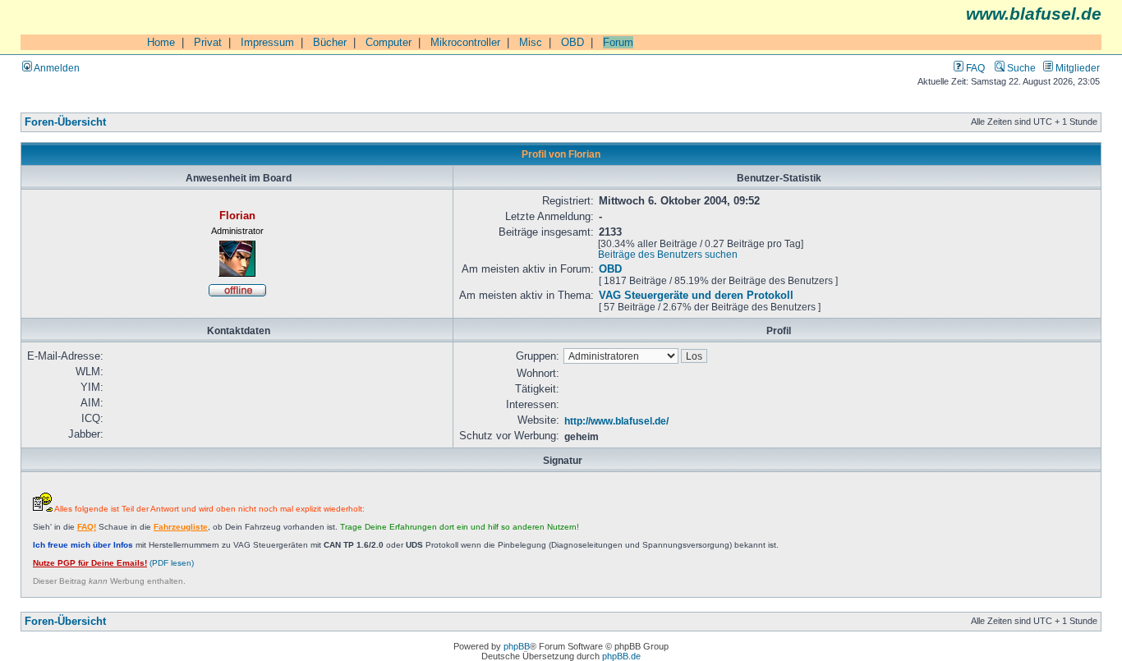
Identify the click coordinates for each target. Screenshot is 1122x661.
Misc (530, 42)
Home (161, 42)
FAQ (974, 67)
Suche (1020, 67)
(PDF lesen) (113, 562)
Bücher (330, 42)
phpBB (517, 646)
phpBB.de (621, 656)
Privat (208, 42)
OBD (572, 42)
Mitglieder (1076, 67)
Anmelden (56, 67)
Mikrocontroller (465, 42)
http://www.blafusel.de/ (616, 420)
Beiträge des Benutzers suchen (668, 254)
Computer (389, 42)
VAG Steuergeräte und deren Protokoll (696, 295)
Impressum (267, 42)
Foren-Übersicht (65, 122)
